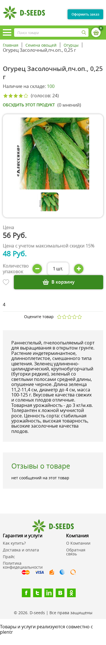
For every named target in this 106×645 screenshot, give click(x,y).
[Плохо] (64, 317)
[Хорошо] (74, 317)
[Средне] (69, 317)
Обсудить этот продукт (29, 105)
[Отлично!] (79, 317)
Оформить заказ (85, 14)
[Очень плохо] (59, 317)
